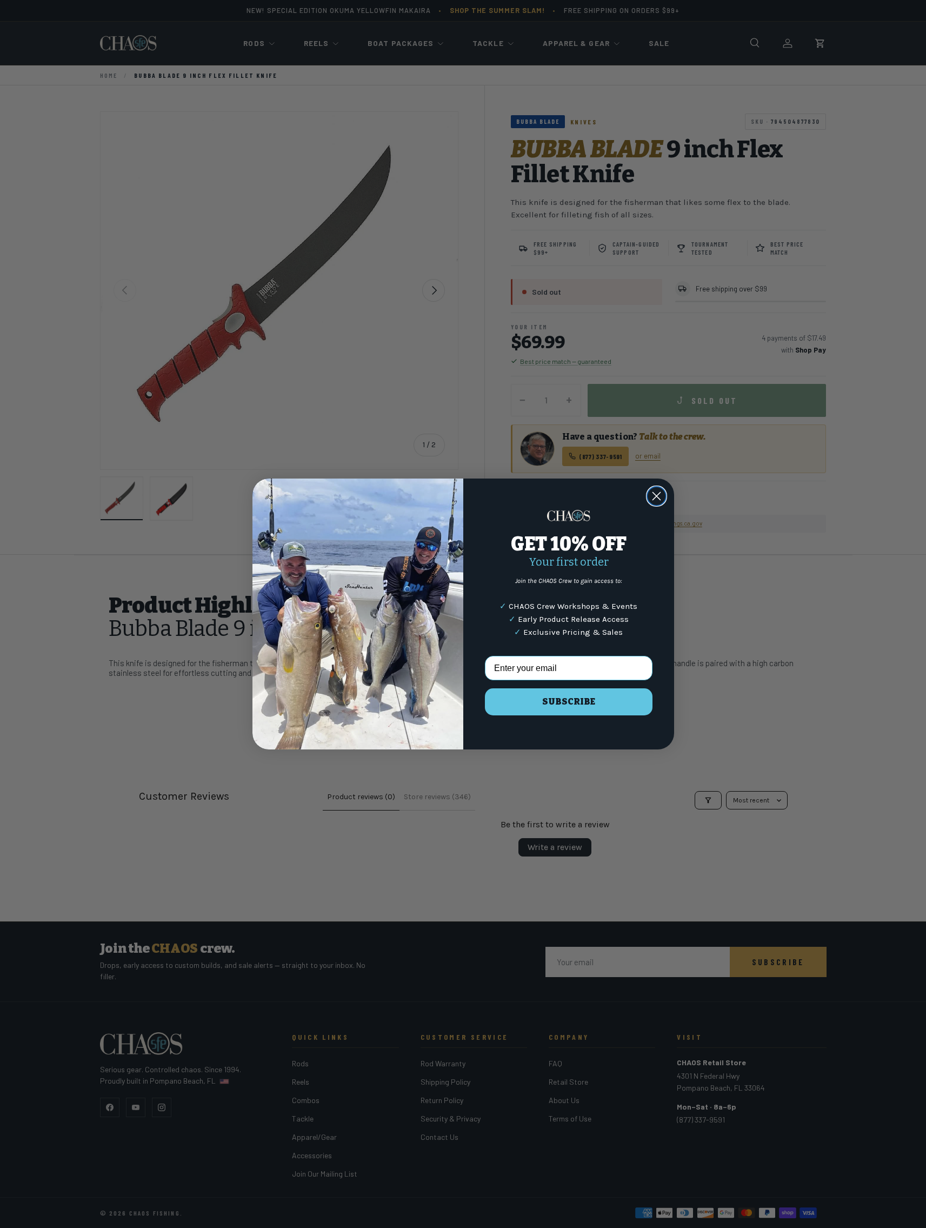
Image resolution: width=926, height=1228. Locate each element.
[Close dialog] (656, 496)
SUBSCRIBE (568, 701)
